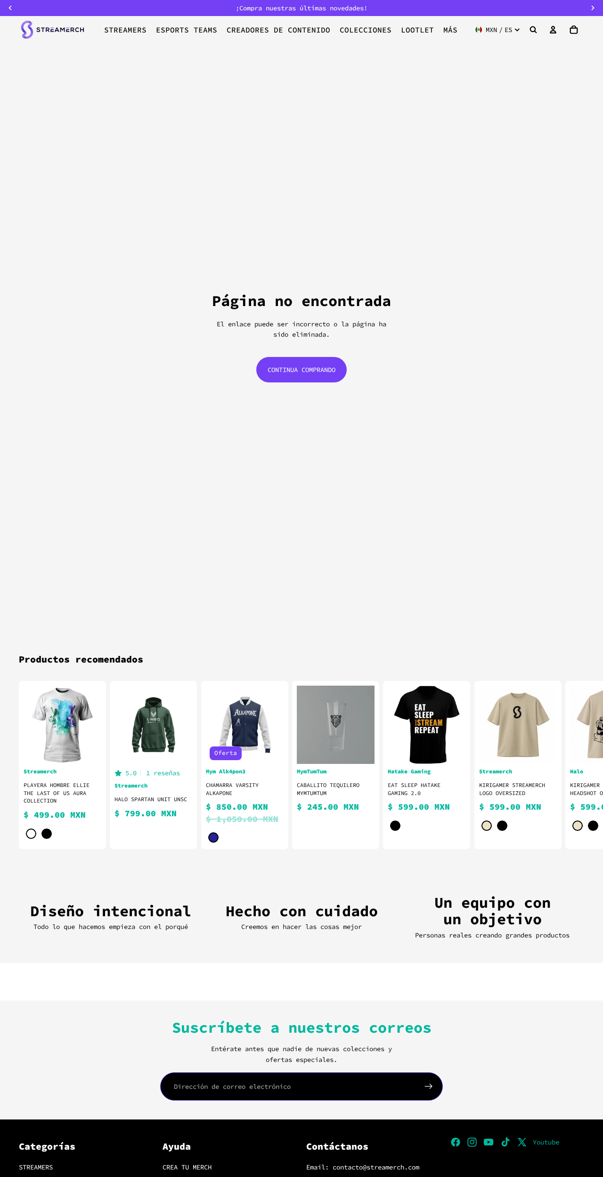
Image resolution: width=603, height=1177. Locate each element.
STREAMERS (36, 1167)
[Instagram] (472, 1142)
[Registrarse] (429, 1086)
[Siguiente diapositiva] (573, 765)
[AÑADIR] (360, 749)
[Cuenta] (553, 29)
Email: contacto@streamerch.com (362, 1167)
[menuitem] (450, 29)
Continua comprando (301, 369)
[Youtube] (488, 1142)
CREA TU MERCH (187, 1167)
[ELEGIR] (87, 749)
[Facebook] (455, 1142)
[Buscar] (533, 29)
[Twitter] (522, 1142)
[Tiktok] (505, 1142)
